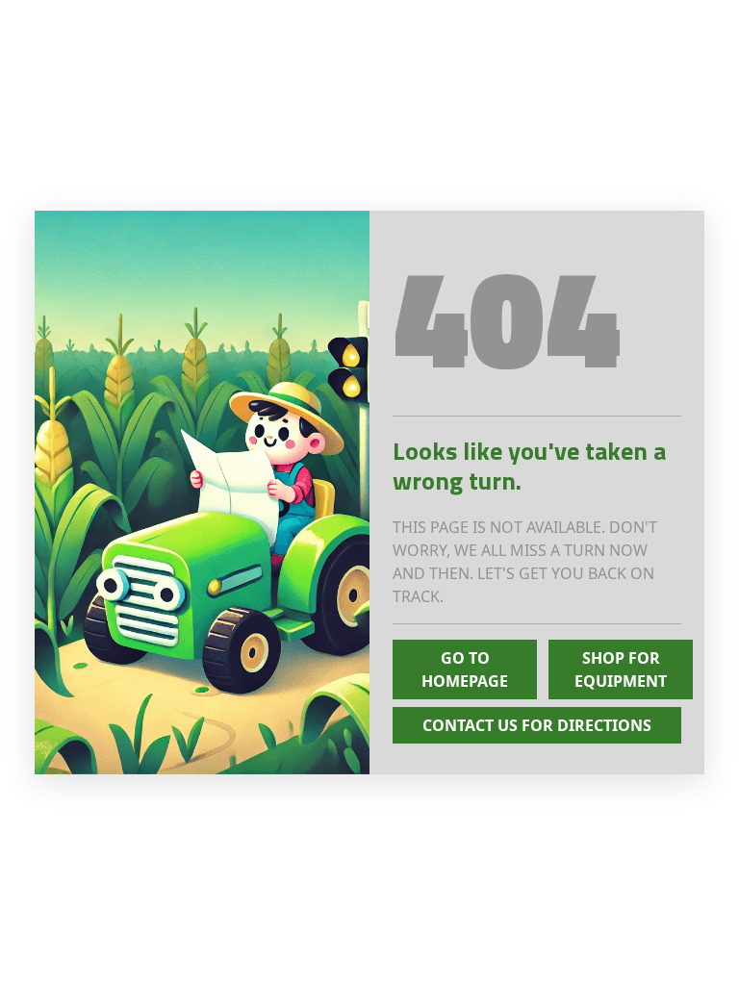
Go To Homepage (464, 669)
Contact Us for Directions (536, 725)
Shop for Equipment (620, 669)
